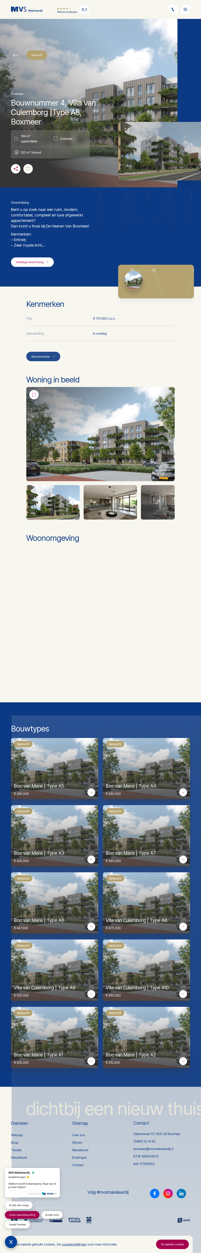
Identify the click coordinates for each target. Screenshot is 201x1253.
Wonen (77, 1142)
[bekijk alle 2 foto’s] (158, 502)
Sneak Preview (17, 1224)
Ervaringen (79, 1157)
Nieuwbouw (19, 1157)
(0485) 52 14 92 (144, 1141)
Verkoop (17, 1135)
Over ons (78, 1135)
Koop (14, 1142)
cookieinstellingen (74, 1244)
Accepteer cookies (172, 1244)
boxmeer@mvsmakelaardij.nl (153, 1149)
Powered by (34, 1193)
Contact (78, 1165)
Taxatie (16, 1150)
